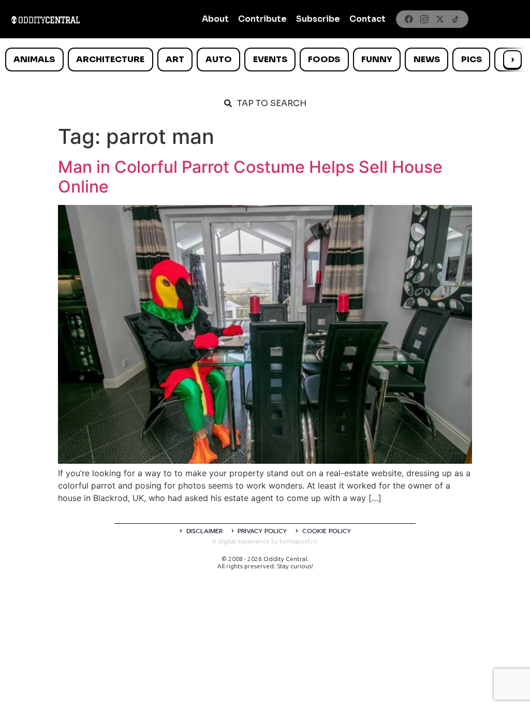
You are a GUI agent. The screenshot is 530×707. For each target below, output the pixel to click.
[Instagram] (424, 19)
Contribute (262, 18)
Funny (376, 59)
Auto (218, 59)
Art (175, 59)
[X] (440, 19)
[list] (265, 59)
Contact (367, 18)
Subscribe (318, 18)
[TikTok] (455, 19)
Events (270, 59)
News (427, 59)
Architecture (110, 59)
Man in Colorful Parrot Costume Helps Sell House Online (250, 177)
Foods (324, 59)
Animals (34, 59)
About (215, 18)
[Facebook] (409, 19)
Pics (471, 59)
